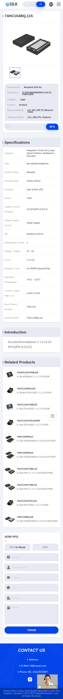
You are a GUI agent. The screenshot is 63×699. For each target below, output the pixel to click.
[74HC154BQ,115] (31, 44)
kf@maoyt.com (33, 665)
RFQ (52, 126)
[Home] (12, 4)
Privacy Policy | (10, 691)
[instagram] (30, 679)
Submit (31, 629)
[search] (40, 4)
